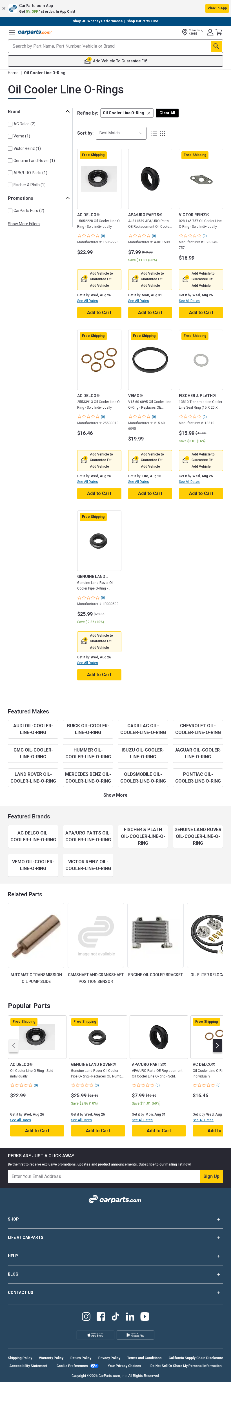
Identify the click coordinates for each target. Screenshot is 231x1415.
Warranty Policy (51, 1358)
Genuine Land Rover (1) (34, 160)
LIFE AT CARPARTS (25, 1237)
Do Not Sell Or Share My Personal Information (186, 1366)
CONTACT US (20, 1292)
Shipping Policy (20, 1358)
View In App (217, 8)
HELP (13, 1256)
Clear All (167, 113)
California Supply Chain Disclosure (196, 1358)
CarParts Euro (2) (29, 210)
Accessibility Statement (28, 1366)
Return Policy (80, 1358)
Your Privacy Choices (124, 1366)
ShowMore (115, 795)
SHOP (13, 1219)
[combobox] (121, 133)
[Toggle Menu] (12, 32)
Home (13, 73)
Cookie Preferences (72, 1366)
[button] (115, 8)
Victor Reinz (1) (27, 148)
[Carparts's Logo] (35, 32)
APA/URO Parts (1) (30, 172)
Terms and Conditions (144, 1358)
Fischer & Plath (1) (30, 185)
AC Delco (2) (24, 124)
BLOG (13, 1274)
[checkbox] (10, 124)
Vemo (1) (22, 136)
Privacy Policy (109, 1358)
